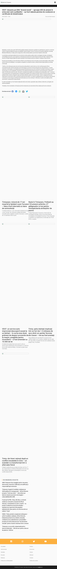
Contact (31, 557)
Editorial (31, 555)
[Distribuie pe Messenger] (16, 91)
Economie (32, 549)
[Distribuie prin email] (23, 91)
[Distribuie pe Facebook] (13, 91)
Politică (31, 546)
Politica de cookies (34, 560)
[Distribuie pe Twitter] (27, 91)
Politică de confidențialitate (7, 560)
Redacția (3, 557)
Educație (3, 555)
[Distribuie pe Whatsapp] (20, 91)
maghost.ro (40, 567)
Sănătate (3, 552)
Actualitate (3, 546)
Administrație (4, 549)
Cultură (31, 552)
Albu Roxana (52, 16)
